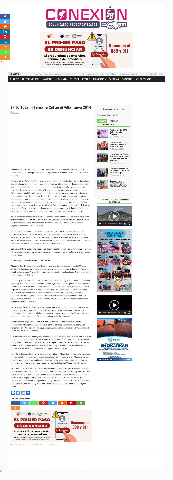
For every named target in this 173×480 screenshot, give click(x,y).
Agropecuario (143, 79)
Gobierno (127, 79)
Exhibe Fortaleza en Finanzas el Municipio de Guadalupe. (119, 170)
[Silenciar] (124, 223)
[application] (114, 216)
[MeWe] (5, 41)
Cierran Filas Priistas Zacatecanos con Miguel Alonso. (49, 74)
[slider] (112, 223)
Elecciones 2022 (30, 79)
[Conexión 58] (86, 18)
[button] (114, 216)
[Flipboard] (71, 403)
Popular (114, 121)
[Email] (80, 403)
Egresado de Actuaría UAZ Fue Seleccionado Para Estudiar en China (118, 184)
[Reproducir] (100, 223)
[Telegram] (52, 403)
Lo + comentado (106, 124)
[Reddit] (62, 403)
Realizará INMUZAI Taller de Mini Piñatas (118, 132)
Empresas (114, 79)
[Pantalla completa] (129, 223)
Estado (86, 79)
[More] (15, 408)
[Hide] (1, 62)
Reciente (102, 121)
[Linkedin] (5, 31)
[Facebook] (15, 403)
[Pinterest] (43, 403)
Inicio (16, 79)
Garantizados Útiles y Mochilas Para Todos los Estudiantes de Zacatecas (106, 74)
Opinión (14, 85)
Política (74, 79)
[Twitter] (24, 403)
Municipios (99, 79)
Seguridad (61, 79)
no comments (53, 444)
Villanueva (24, 444)
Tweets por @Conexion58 (107, 115)
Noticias (47, 79)
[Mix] (5, 46)
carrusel (16, 444)
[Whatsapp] (34, 403)
